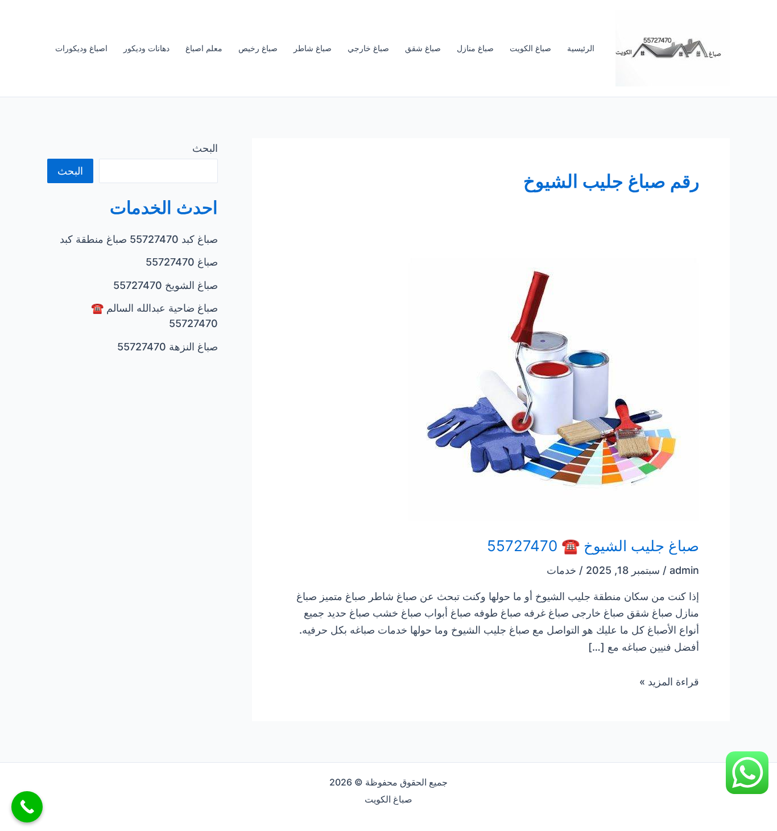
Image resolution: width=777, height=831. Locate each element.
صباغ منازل (475, 48)
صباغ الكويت (530, 48)
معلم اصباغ (203, 48)
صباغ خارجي (368, 48)
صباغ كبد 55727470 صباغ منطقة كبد (139, 239)
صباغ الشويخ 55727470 (165, 285)
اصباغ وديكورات (81, 48)
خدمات (561, 570)
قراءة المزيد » (669, 682)
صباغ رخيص (258, 48)
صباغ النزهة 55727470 (167, 347)
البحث (205, 148)
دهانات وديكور (146, 48)
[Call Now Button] (27, 806)
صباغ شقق (423, 48)
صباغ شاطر (313, 48)
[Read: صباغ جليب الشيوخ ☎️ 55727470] (553, 389)
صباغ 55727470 (182, 262)
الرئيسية (580, 48)
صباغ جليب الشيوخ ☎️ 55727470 (593, 546)
